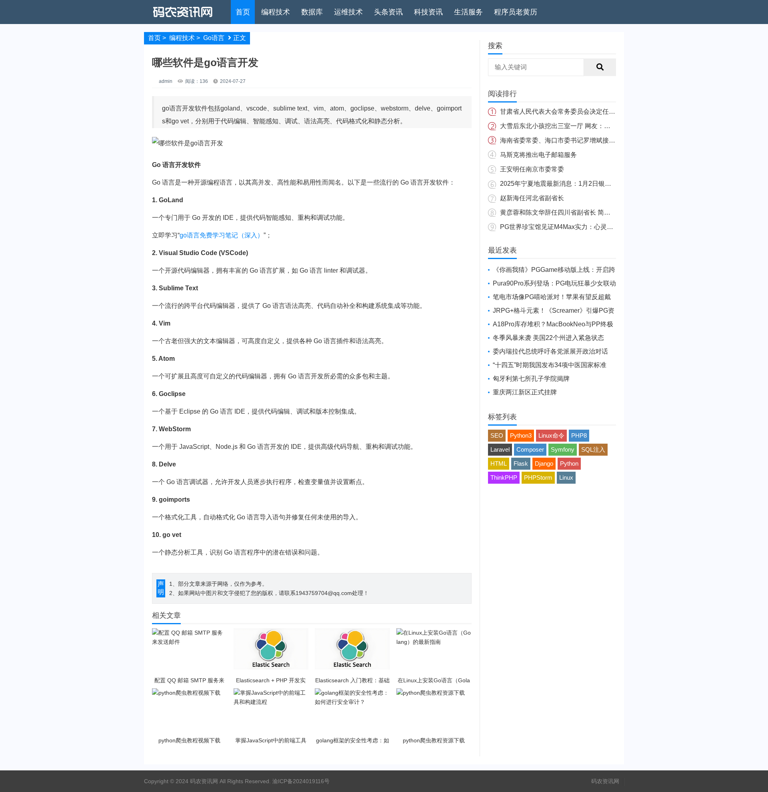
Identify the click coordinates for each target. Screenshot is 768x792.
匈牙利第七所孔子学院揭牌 (531, 378)
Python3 (521, 435)
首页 (243, 12)
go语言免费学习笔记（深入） (222, 235)
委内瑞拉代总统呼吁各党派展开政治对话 (550, 351)
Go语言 (213, 37)
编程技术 (275, 12)
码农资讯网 (605, 781)
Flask (521, 463)
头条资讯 (388, 12)
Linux (566, 477)
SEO (496, 435)
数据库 (312, 12)
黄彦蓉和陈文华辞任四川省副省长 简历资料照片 (568, 212)
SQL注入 (593, 449)
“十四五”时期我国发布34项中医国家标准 (549, 365)
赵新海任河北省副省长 (532, 198)
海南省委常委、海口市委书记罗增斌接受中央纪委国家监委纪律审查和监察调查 (612, 140)
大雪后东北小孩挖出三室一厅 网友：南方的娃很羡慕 (574, 126)
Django (544, 463)
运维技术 (348, 12)
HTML (498, 463)
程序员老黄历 (515, 12)
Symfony (562, 449)
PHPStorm (538, 477)
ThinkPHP (503, 477)
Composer (530, 449)
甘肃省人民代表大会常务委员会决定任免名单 (564, 111)
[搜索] (600, 67)
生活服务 (468, 12)
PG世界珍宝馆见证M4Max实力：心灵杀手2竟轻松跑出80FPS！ (591, 226)
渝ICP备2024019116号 (301, 781)
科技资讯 (428, 12)
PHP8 (579, 435)
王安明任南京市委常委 (532, 169)
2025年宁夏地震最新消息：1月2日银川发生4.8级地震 (576, 183)
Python (569, 463)
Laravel (500, 449)
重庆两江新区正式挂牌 (525, 392)
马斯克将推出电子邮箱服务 (538, 154)
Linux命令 (551, 435)
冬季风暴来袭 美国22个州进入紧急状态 (548, 337)
